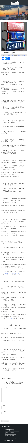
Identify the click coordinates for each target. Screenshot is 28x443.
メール (3, 411)
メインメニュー (15, 3)
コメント (4, 387)
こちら (10, 318)
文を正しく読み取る (9, 435)
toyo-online (15, 2)
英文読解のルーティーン (10, 434)
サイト (3, 417)
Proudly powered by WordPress (11, 438)
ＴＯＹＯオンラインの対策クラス (10, 273)
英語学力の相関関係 (9, 432)
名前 (3, 405)
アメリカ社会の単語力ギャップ (12, 431)
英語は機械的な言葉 (9, 429)
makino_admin (21, 55)
